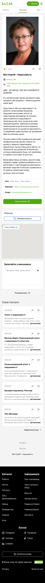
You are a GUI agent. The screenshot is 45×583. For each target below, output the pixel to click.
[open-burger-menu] (41, 3)
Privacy (5, 569)
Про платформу (32, 479)
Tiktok (30, 538)
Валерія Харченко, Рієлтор (18, 390)
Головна (22, 443)
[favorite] (40, 69)
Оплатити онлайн (24, 554)
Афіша (5, 504)
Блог (4, 520)
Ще (38, 10)
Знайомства (8, 509)
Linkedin (9, 543)
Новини (5, 515)
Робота (6, 10)
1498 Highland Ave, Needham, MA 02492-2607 (23, 84)
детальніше (35, 323)
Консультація (21, 201)
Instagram (10, 532)
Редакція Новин (32, 504)
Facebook (31, 532)
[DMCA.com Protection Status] (38, 562)
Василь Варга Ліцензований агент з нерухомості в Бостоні (22, 339)
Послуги (22, 10)
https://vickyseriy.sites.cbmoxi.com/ (27, 187)
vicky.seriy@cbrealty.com (22, 192)
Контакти (28, 515)
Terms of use (37, 569)
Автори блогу (30, 498)
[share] (33, 69)
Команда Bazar (31, 509)
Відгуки (28, 493)
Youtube (9, 538)
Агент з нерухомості (15, 314)
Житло (5, 484)
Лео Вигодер (11, 414)
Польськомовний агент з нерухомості (17, 366)
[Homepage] (7, 3)
